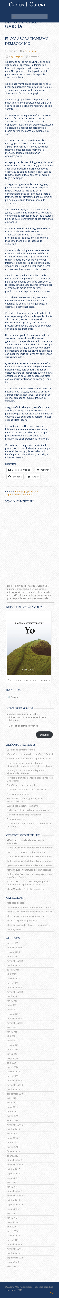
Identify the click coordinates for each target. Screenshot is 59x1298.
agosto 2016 (13, 1208)
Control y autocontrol (33, 888)
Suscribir (44, 734)
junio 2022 (12, 1000)
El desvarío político (16, 819)
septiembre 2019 (15, 1093)
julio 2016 (11, 1213)
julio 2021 (11, 1027)
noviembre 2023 (15, 960)
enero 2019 (12, 1120)
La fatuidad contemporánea (21, 749)
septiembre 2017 (15, 1173)
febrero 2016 (13, 1235)
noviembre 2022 (15, 991)
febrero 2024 (13, 951)
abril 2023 (11, 974)
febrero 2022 (13, 1014)
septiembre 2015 (15, 1257)
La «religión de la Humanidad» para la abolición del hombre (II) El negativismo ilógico (29, 764)
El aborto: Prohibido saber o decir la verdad (28, 810)
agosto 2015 (13, 1262)
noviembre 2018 (15, 1124)
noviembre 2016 (15, 1195)
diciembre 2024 (14, 947)
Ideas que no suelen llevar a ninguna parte (28, 924)
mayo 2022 (12, 1005)
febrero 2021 (13, 1045)
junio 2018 (12, 1133)
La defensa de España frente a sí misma (27, 789)
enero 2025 (12, 943)
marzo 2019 (12, 1115)
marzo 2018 (12, 1146)
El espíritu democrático (18, 793)
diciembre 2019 (14, 1080)
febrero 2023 (13, 978)
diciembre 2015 (14, 1244)
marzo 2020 (12, 1067)
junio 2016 (12, 1217)
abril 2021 (11, 1036)
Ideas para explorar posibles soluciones (27, 916)
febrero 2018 (13, 1151)
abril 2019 (11, 1111)
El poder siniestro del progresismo (24, 814)
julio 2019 (11, 1098)
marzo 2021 (12, 1040)
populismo (32, 491)
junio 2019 (12, 1102)
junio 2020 (12, 1053)
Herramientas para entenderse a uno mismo (29, 907)
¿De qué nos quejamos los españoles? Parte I (29, 758)
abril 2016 (11, 1226)
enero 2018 (12, 1155)
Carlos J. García (30, 51)
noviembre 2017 (15, 1164)
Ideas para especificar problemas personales (29, 911)
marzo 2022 (12, 1009)
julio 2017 (11, 1182)
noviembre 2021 (15, 1022)
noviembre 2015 (15, 1248)
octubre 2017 (13, 1169)
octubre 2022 (13, 996)
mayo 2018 (12, 1138)
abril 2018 (11, 1142)
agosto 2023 (13, 969)
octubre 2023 (13, 965)
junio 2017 (12, 1186)
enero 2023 (12, 982)
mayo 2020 (12, 1058)
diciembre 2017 (14, 1160)
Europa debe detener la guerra (22, 805)
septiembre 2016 (15, 1204)
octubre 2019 (13, 1089)
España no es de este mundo (21, 785)
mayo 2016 (12, 1222)
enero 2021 (12, 1049)
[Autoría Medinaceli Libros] (29, 7)
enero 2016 (12, 1239)
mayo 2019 (12, 1107)
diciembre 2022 (14, 987)
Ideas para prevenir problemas (22, 920)
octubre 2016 (13, 1200)
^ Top (51, 1293)
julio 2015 (11, 1266)
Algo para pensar (17, 56)
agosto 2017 (13, 1177)
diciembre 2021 (14, 1018)
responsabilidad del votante (19, 494)
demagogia (20, 491)
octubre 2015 (13, 1253)
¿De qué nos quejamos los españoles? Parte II (30, 754)
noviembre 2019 (15, 1084)
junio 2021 (12, 1031)
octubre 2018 (13, 1129)
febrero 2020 (13, 1071)
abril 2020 (11, 1062)
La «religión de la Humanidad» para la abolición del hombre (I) (25, 772)
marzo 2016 (12, 1231)
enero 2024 (12, 956)
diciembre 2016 (14, 1191)
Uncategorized (14, 929)
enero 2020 (12, 1076)
